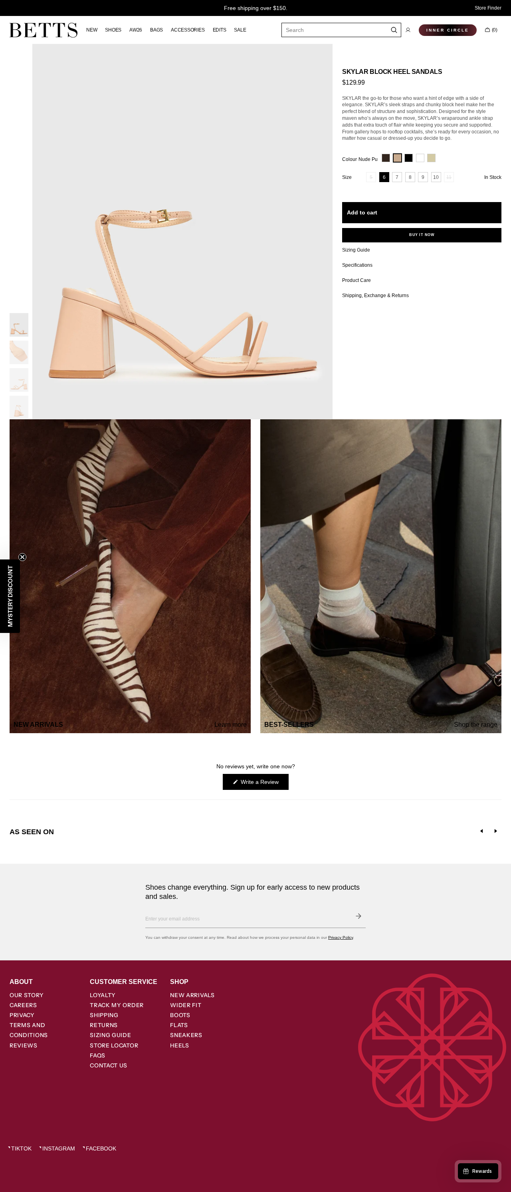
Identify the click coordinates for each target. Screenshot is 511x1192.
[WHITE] (420, 158)
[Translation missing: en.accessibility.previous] (481, 831)
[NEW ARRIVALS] (130, 576)
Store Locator (114, 1045)
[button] (408, 30)
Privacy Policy (340, 937)
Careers (23, 1005)
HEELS (179, 1045)
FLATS (179, 1025)
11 (450, 178)
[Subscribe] (358, 916)
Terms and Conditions (29, 1030)
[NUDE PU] (397, 158)
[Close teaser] (22, 557)
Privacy (22, 1015)
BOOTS (180, 1015)
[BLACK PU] (408, 158)
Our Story (27, 995)
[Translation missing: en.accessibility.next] (495, 831)
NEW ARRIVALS (192, 995)
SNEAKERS (186, 1035)
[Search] (394, 30)
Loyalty (103, 995)
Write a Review (264, 784)
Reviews (24, 1045)
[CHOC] (386, 158)
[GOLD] (431, 158)
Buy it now (421, 235)
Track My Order (117, 1005)
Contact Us (108, 1065)
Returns (104, 1025)
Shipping (104, 1015)
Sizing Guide (110, 1035)
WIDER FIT (185, 1005)
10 (437, 178)
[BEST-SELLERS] (380, 576)
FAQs (97, 1055)
